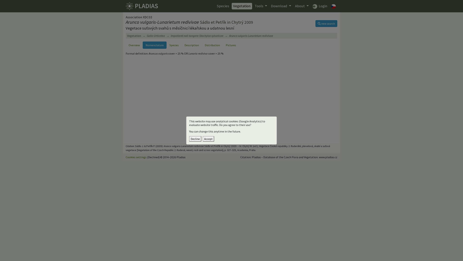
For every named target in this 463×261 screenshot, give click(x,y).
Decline (195, 139)
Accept (208, 139)
